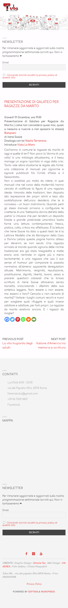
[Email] (33, 319)
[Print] (28, 319)
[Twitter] (12, 319)
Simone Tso (39, 563)
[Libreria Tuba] (10, 7)
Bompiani (10, 133)
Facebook (14, 405)
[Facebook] (7, 319)
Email (5, 62)
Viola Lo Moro (26, 145)
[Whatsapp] (23, 319)
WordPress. (48, 592)
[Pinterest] (17, 319)
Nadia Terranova (35, 141)
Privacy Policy (34, 584)
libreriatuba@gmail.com (23, 393)
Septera (33, 592)
